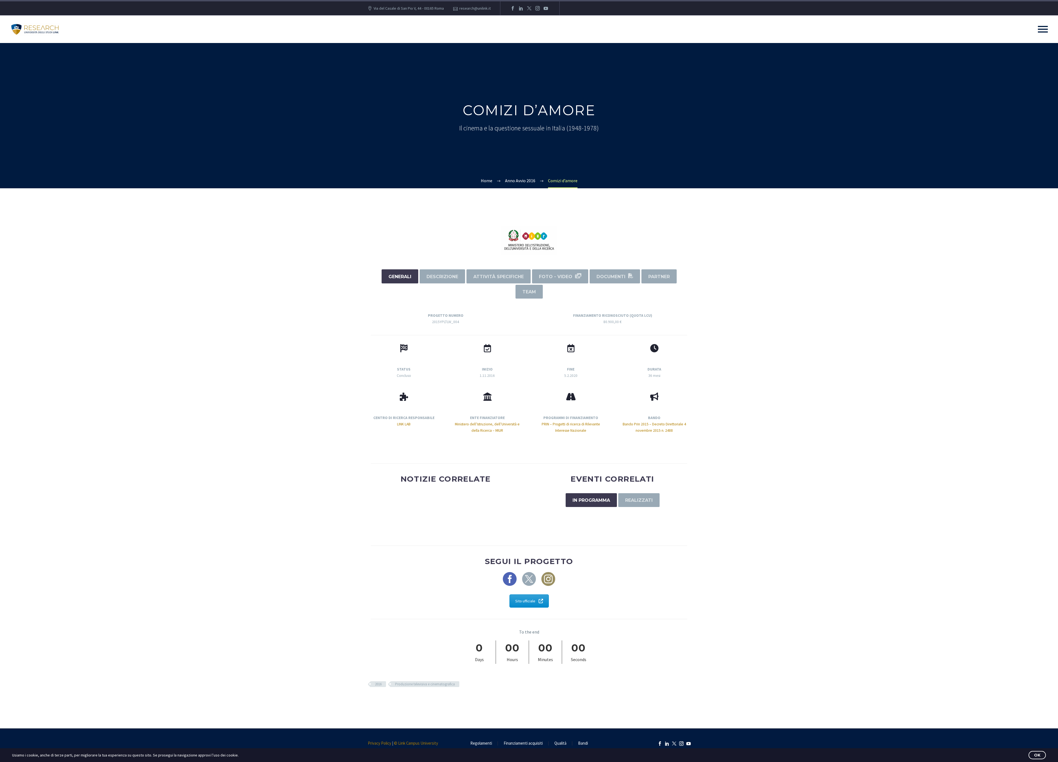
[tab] (400, 276)
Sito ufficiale (525, 601)
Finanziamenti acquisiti (523, 743)
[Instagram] (537, 8)
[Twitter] (529, 8)
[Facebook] (513, 8)
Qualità (560, 743)
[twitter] (529, 579)
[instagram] (548, 579)
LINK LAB (404, 424)
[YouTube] (546, 8)
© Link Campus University (416, 743)
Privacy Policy (379, 743)
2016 (378, 684)
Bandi (583, 743)
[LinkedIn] (521, 8)
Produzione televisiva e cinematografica (425, 684)
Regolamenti (481, 743)
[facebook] (510, 579)
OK (1037, 755)
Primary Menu (1043, 29)
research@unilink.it (475, 8)
